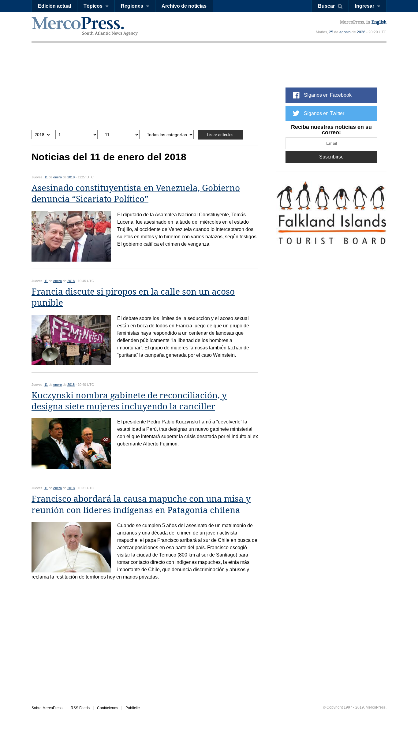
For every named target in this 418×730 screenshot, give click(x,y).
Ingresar (364, 6)
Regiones (132, 6)
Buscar (326, 6)
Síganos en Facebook (328, 95)
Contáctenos (107, 708)
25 (331, 32)
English (378, 22)
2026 (361, 32)
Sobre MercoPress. (47, 708)
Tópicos (93, 6)
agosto (345, 32)
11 (46, 177)
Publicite (132, 708)
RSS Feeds (80, 708)
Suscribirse (331, 156)
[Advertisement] (145, 91)
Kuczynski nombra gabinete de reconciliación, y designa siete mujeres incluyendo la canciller (129, 401)
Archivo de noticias (184, 6)
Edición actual (54, 6)
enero (57, 177)
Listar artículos (220, 134)
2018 (71, 177)
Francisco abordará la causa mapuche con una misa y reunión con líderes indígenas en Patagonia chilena (141, 504)
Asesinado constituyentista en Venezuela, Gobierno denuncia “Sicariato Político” (136, 193)
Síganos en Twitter (324, 113)
